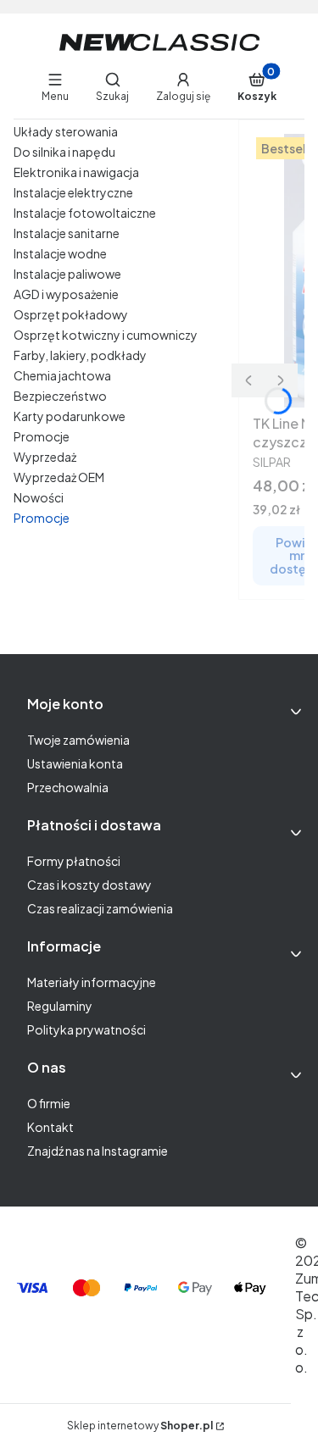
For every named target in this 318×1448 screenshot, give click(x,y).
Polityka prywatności (86, 1029)
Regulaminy (59, 1005)
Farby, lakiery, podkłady (80, 355)
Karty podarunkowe (70, 416)
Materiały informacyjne (91, 982)
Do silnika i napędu (64, 151)
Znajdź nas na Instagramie (97, 1150)
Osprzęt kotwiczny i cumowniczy (106, 334)
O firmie (48, 1103)
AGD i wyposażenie (66, 294)
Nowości (39, 497)
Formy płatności (73, 860)
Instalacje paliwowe (67, 273)
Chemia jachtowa (62, 375)
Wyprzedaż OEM (59, 477)
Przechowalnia (68, 787)
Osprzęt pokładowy (71, 314)
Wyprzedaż (45, 456)
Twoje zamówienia (78, 739)
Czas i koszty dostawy (89, 884)
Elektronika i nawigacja (76, 172)
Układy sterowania (66, 131)
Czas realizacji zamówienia (100, 908)
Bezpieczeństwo (60, 395)
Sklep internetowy (140, 1425)
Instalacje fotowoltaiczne (85, 212)
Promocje (42, 436)
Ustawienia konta (75, 763)
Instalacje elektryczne (73, 192)
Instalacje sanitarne (67, 233)
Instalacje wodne (60, 253)
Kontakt (50, 1127)
